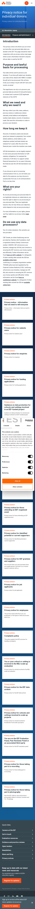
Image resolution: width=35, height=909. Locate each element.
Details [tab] (17, 425)
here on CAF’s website (14, 255)
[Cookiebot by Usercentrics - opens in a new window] (25, 420)
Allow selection (17, 487)
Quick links (6, 825)
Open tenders (7, 846)
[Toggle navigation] (32, 3)
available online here (10, 260)
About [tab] (29, 425)
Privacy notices (8, 858)
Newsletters (6, 850)
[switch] (30, 461)
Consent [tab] (6, 425)
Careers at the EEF (9, 830)
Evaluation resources (10, 838)
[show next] (33, 35)
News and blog (7, 854)
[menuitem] (4, 896)
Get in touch (6, 834)
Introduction (6, 35)
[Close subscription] (32, 902)
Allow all (17, 481)
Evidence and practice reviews (13, 842)
